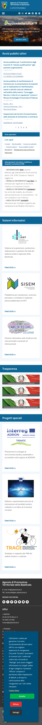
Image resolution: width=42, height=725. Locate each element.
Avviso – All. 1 (8, 103)
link (21, 169)
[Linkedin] (32, 13)
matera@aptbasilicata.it (10, 622)
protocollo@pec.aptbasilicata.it (16, 592)
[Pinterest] (39, 13)
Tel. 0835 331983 (8, 619)
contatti (24, 200)
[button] (3, 13)
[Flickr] (36, 13)
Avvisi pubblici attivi (14, 53)
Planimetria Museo (10, 109)
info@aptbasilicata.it (15, 589)
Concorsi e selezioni (30, 144)
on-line (30, 180)
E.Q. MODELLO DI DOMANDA (13, 76)
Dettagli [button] (16, 712)
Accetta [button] (22, 696)
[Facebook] (19, 13)
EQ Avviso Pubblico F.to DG (13, 73)
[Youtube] (29, 13)
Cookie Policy (14, 690)
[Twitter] (26, 13)
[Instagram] (22, 13)
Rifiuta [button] (16, 704)
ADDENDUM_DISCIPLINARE (13, 122)
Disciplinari (8, 149)
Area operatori (10, 134)
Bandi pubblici (16, 144)
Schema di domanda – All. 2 (13, 106)
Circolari (7, 144)
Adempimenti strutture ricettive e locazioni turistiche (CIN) (18, 163)
